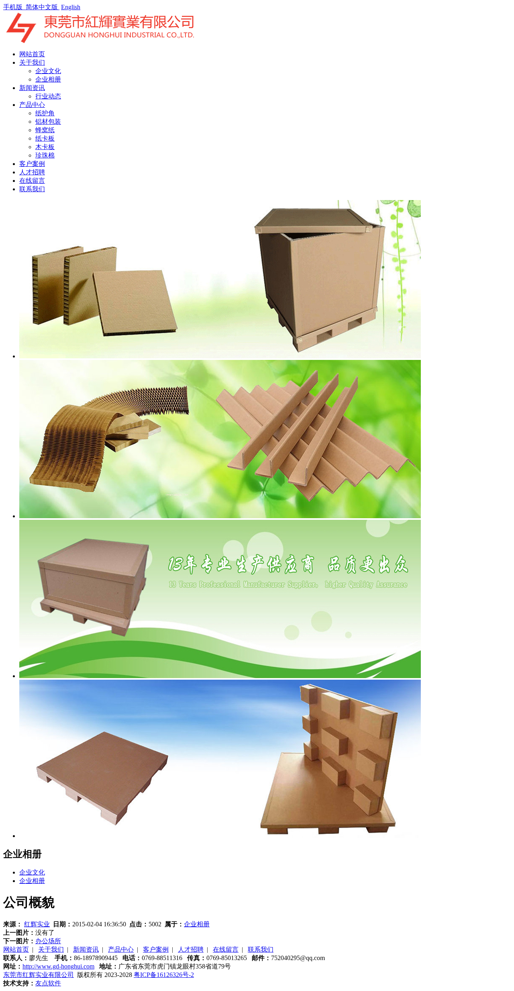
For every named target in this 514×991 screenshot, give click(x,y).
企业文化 (48, 70)
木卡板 (45, 146)
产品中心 (32, 104)
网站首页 (32, 54)
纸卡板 (45, 138)
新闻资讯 (32, 87)
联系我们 (32, 189)
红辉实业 (37, 924)
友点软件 (48, 983)
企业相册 (48, 79)
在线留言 (32, 180)
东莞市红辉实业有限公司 (38, 974)
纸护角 (45, 113)
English (70, 7)
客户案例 (32, 163)
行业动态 (48, 96)
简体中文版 (42, 7)
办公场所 (48, 941)
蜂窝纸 (45, 130)
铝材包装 (48, 121)
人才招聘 (32, 172)
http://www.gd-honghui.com (58, 966)
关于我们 (32, 62)
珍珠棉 (45, 155)
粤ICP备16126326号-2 (164, 974)
